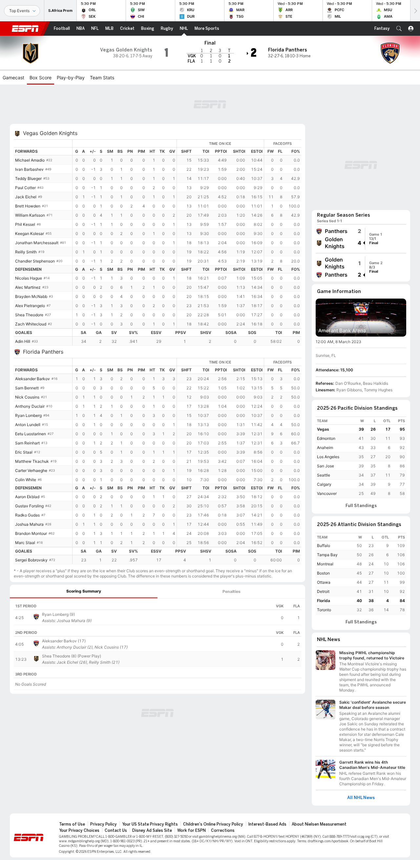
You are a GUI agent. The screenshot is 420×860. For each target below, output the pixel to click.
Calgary (324, 484)
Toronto (324, 609)
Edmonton (326, 438)
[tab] (84, 591)
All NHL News (361, 797)
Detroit (323, 591)
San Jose (325, 465)
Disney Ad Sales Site (152, 830)
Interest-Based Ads (267, 824)
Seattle (323, 475)
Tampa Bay (327, 554)
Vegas (323, 429)
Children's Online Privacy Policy (213, 824)
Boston (323, 573)
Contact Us (116, 830)
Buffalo (323, 545)
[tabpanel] (157, 646)
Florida (323, 600)
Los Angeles (328, 456)
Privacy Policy (103, 824)
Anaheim (325, 447)
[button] (399, 28)
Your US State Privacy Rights (150, 824)
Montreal (325, 563)
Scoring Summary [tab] (83, 591)
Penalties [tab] (231, 591)
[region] (187, 233)
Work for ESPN (191, 830)
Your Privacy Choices (79, 830)
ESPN (25, 28)
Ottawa (323, 582)
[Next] (415, 10)
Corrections (223, 830)
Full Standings (361, 505)
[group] (361, 239)
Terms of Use (72, 824)
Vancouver (327, 493)
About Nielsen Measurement (319, 824)
